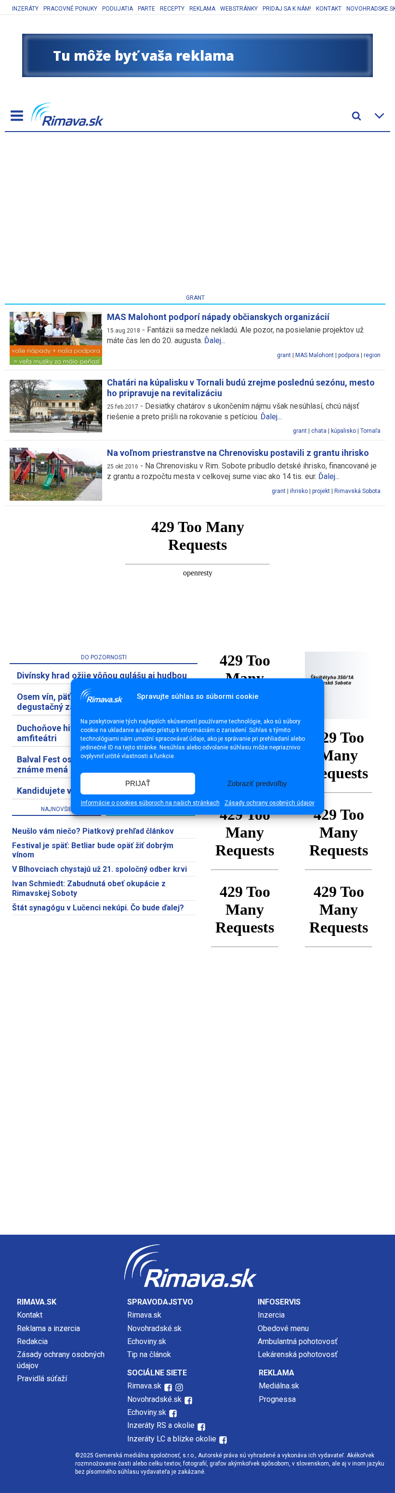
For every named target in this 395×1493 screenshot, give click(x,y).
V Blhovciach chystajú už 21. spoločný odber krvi (99, 869)
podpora (348, 355)
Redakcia (32, 1341)
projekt (321, 491)
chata (319, 430)
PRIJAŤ (137, 783)
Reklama (202, 8)
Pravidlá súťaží (42, 1378)
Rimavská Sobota (357, 491)
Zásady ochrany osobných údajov (269, 803)
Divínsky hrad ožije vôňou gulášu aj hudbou (102, 675)
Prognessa (277, 1399)
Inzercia (271, 1315)
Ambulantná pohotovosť (299, 1341)
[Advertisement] (195, 214)
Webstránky (239, 8)
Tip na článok (149, 1354)
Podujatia (117, 8)
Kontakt (329, 8)
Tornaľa (370, 430)
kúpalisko (343, 430)
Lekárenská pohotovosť (299, 1354)
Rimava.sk (144, 1315)
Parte (146, 8)
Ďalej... (214, 340)
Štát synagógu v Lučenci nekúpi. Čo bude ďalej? (98, 907)
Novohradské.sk (154, 1328)
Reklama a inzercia (48, 1328)
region (372, 355)
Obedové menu (283, 1328)
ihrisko (299, 491)
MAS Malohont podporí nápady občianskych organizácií (218, 317)
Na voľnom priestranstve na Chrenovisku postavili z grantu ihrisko (238, 453)
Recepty (172, 8)
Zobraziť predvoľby (257, 783)
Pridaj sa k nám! (287, 8)
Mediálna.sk (279, 1385)
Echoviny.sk (146, 1341)
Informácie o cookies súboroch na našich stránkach (150, 803)
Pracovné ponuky (70, 8)
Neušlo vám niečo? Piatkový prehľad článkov (93, 831)
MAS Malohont (314, 355)
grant (284, 355)
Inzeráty (25, 8)
